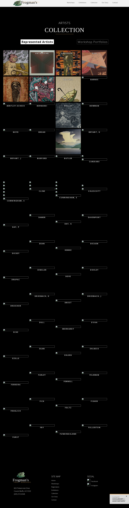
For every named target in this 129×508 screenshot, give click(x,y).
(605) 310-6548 (19, 494)
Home (53, 480)
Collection (54, 493)
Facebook (94, 481)
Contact (54, 500)
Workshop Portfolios (93, 42)
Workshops (55, 484)
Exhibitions (55, 490)
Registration (55, 487)
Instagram (94, 485)
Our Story (54, 497)
